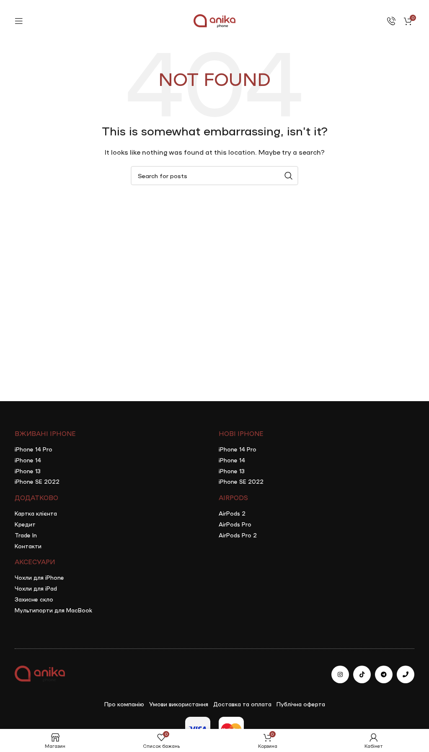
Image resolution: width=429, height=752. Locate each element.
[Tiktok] (362, 674)
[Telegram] (384, 674)
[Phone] (405, 674)
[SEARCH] (288, 175)
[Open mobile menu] (18, 21)
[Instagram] (340, 674)
